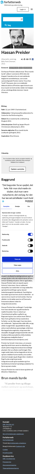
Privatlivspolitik (7, 453)
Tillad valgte (17, 265)
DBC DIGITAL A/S (8, 424)
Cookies (5, 449)
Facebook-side (20, 446)
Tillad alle (17, 259)
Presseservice (7, 462)
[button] (21, 60)
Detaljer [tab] (17, 206)
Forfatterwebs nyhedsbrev (18, 443)
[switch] (30, 240)
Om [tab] (29, 206)
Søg (9, 25)
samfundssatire (27, 68)
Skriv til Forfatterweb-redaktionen (13, 434)
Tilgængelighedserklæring (11, 468)
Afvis (17, 271)
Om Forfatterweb (8, 440)
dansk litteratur (13, 68)
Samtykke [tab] (6, 206)
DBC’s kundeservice (9, 458)
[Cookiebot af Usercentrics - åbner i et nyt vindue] (25, 201)
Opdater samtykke (17, 169)
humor (21, 68)
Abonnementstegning (9, 465)
